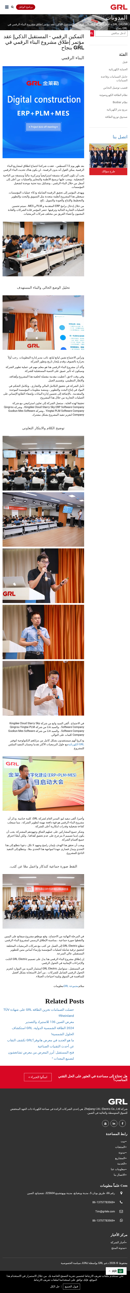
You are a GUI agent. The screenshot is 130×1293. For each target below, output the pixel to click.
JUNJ (84, 1263)
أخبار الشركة (118, 1242)
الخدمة (121, 1163)
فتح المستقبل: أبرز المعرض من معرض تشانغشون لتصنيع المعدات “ (41, 1055)
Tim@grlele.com (105, 1211)
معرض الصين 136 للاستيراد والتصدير (49, 1022)
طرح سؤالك (108, 171)
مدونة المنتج (118, 1248)
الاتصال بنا (119, 1174)
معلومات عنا (118, 1169)
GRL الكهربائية (76, 744)
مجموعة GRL (71, 986)
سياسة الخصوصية (71, 1263)
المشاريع (120, 1158)
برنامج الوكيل (26, 6)
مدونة (121, 1152)
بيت (123, 1141)
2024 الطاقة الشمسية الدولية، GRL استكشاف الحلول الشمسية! (43, 1031)
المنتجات (120, 1147)
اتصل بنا (120, 136)
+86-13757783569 (103, 1202)
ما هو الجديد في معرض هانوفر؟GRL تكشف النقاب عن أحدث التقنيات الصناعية (40, 1043)
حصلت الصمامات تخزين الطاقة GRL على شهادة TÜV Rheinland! (38, 1013)
